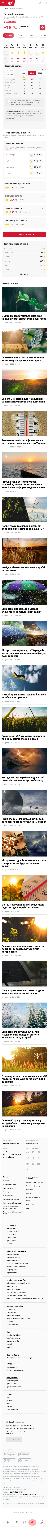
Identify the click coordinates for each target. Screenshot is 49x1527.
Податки (9, 1321)
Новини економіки (14, 1306)
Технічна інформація (33, 1186)
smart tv (9, 1460)
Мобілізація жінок (13, 1289)
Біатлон (9, 1407)
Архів (28, 1201)
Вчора (32, 35)
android (9, 1454)
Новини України (12, 1232)
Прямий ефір (11, 1235)
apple (25, 1454)
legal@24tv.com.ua (29, 1494)
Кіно (8, 1332)
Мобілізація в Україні (16, 1280)
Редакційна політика (10, 1184)
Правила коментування (34, 1182)
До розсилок (14, 1439)
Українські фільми (13, 1338)
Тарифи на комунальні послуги (18, 1318)
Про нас (5, 1177)
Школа (9, 1361)
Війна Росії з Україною (16, 1251)
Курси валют (11, 1312)
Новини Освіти (12, 1355)
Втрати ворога (11, 1273)
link (27, 1152)
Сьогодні (8, 35)
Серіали (9, 1347)
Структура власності (33, 1197)
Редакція (6, 1181)
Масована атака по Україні (16, 1267)
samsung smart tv (25, 1460)
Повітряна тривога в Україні (17, 1264)
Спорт (9, 1394)
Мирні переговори (13, 1260)
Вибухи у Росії (11, 1270)
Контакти (29, 1189)
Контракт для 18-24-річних (16, 1292)
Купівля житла (11, 1384)
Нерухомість (12, 1378)
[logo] (10, 3)
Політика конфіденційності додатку (12, 1212)
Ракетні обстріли (12, 1254)
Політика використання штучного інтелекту (11, 1207)
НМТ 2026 (9, 1364)
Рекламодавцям (8, 1195)
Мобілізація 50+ (12, 1286)
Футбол (9, 1400)
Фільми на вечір (12, 1341)
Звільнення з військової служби (18, 1283)
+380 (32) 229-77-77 (16, 1492)
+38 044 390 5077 (32, 1143)
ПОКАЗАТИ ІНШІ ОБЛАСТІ (25, 234)
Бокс (8, 1397)
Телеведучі (6, 1192)
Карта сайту (30, 1204)
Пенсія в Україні (12, 1325)
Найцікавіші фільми (14, 1335)
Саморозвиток (11, 1367)
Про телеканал (8, 1188)
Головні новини (12, 1228)
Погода (9, 1244)
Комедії (9, 1344)
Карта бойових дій (13, 1257)
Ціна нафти (10, 1309)
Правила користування (11, 1199)
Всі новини (11, 1225)
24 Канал (5, 8)
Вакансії (29, 1193)
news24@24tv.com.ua (11, 1143)
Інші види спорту (12, 1410)
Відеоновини (11, 1238)
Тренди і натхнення (13, 1387)
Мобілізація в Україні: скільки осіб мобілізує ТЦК (24, 1299)
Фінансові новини (13, 1315)
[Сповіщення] (40, 3)
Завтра (21, 35)
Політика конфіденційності (12, 1203)
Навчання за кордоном (15, 1370)
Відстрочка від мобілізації (16, 1296)
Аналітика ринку (12, 1381)
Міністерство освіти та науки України (20, 1358)
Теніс (8, 1403)
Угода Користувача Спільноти (32, 1177)
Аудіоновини (11, 1241)
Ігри (27, 1208)
